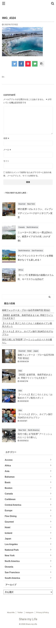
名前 (6, 138)
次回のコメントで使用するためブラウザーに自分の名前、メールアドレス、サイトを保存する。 (27, 174)
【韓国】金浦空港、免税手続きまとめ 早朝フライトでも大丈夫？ (27, 317)
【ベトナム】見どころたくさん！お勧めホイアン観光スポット (27, 325)
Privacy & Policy (42, 612)
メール (7, 149)
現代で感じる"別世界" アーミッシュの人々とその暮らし (27, 341)
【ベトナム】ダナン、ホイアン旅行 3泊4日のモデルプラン (27, 333)
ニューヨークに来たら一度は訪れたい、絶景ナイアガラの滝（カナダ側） (35, 236)
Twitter (20, 612)
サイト (6, 161)
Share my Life (28, 619)
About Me (11, 612)
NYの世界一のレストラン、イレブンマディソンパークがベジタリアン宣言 (35, 213)
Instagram (29, 612)
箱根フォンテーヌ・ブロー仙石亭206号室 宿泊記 (26, 310)
